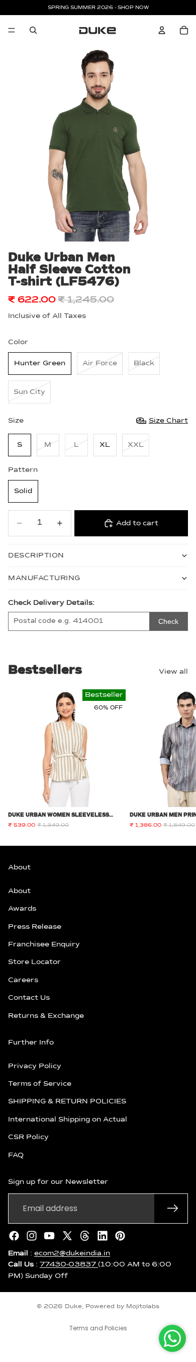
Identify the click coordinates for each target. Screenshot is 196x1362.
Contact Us (29, 997)
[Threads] (85, 1236)
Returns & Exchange (46, 1015)
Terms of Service (39, 1083)
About (19, 891)
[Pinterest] (120, 1236)
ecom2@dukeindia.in (72, 1253)
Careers (23, 980)
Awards (22, 908)
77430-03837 (69, 1264)
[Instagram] (32, 1236)
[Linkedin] (102, 1236)
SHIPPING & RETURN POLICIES (67, 1101)
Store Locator (34, 962)
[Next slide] (177, 759)
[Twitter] (67, 1236)
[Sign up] (172, 1208)
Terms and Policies (98, 1328)
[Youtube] (49, 1236)
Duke (73, 1307)
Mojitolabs (142, 1307)
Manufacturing (44, 578)
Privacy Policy (34, 1066)
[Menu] (11, 30)
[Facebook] (14, 1236)
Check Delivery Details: (51, 602)
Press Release (34, 926)
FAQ (16, 1155)
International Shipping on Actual (67, 1119)
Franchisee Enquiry (44, 944)
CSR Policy (28, 1137)
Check (168, 621)
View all (173, 671)
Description (36, 555)
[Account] (162, 30)
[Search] (33, 30)
